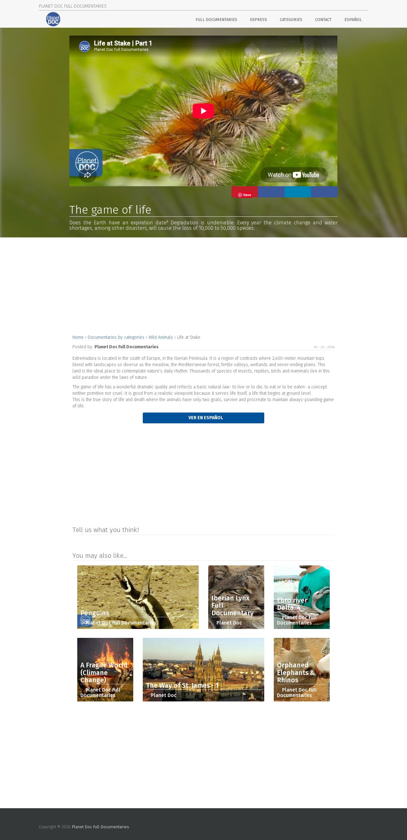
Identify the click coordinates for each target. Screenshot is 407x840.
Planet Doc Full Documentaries (100, 826)
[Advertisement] (203, 285)
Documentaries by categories (117, 337)
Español (353, 19)
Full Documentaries (216, 19)
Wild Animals (161, 337)
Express (258, 19)
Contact (323, 19)
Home (78, 337)
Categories (291, 19)
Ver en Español (205, 417)
